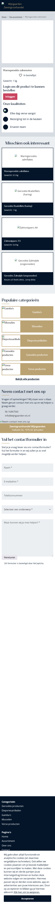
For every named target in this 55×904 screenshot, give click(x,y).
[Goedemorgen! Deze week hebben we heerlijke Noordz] (40, 748)
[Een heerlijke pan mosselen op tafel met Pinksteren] (14, 656)
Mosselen (7, 819)
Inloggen (10, 96)
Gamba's (6, 815)
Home (5, 836)
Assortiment (8, 841)
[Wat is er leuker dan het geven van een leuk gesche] (14, 591)
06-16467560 (11, 411)
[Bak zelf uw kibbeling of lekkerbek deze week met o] (14, 784)
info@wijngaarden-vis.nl (17, 415)
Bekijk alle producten (27, 379)
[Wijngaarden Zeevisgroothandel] (14, 5)
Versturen (9, 557)
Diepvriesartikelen (11, 810)
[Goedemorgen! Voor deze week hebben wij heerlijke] (40, 683)
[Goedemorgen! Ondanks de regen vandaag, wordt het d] (40, 598)
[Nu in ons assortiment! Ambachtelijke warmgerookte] (14, 731)
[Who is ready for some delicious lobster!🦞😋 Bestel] (14, 636)
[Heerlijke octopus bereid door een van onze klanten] (40, 637)
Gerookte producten (13, 806)
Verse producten (11, 824)
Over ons (6, 845)
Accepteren (27, 898)
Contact (6, 849)
